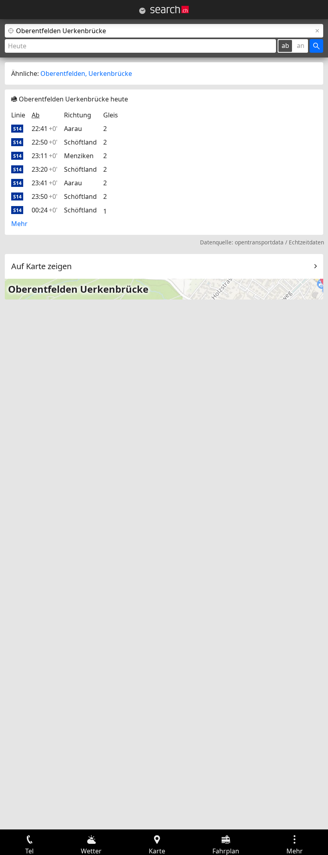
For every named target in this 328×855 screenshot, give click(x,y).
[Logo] (169, 10)
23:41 (45, 183)
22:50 (45, 142)
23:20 (45, 169)
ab (285, 45)
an (300, 45)
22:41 (45, 128)
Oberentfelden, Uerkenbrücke (86, 73)
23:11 (45, 155)
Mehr (19, 223)
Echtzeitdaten (306, 242)
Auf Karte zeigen (41, 266)
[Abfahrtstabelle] (142, 11)
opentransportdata (259, 242)
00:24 (45, 210)
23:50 (45, 196)
